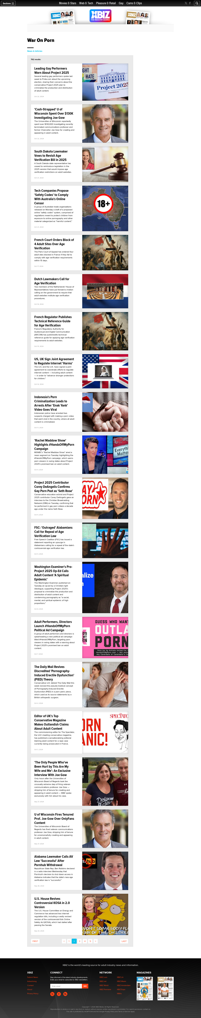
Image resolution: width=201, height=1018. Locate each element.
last (124, 941)
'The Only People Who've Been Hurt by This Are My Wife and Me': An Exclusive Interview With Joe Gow (52, 768)
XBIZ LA (120, 977)
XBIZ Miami (121, 981)
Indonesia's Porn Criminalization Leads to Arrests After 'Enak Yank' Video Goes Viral (51, 403)
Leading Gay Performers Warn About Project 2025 (51, 70)
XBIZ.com (103, 977)
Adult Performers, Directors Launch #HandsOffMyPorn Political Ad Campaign (53, 626)
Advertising (32, 981)
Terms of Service (124, 1011)
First (35, 941)
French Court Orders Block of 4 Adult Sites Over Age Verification (54, 244)
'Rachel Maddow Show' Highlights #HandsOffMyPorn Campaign (54, 444)
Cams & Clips (134, 3)
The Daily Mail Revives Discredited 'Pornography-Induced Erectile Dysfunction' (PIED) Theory (54, 673)
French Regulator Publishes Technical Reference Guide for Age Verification (53, 321)
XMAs (119, 993)
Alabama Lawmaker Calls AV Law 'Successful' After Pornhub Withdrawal (53, 860)
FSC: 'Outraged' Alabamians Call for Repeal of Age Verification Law (53, 531)
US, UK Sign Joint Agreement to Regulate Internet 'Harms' (54, 361)
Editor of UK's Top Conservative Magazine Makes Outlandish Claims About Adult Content (51, 722)
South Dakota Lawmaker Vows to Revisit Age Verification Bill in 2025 (51, 155)
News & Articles (34, 51)
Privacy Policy (32, 993)
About (29, 989)
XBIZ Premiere (105, 989)
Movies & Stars (67, 3)
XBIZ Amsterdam (124, 985)
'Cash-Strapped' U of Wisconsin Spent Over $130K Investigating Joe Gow (53, 113)
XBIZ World (103, 985)
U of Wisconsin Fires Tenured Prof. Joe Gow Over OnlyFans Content (54, 818)
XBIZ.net (102, 981)
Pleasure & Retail (106, 3)
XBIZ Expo (121, 989)
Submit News (32, 977)
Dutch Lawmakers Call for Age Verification (51, 281)
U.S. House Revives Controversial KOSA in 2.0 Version (52, 902)
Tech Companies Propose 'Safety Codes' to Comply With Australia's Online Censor (51, 197)
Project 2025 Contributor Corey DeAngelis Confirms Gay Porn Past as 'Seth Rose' (53, 486)
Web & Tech (86, 3)
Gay (121, 3)
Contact (30, 985)
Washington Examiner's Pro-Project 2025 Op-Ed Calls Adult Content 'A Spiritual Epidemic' (53, 573)
